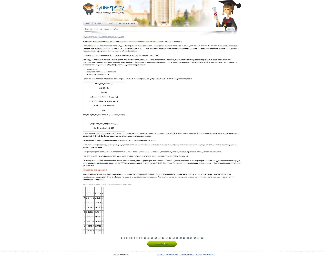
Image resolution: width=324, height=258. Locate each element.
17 (170, 238)
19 (177, 238)
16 (167, 238)
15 (163, 238)
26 (202, 238)
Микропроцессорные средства (111, 37)
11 (148, 238)
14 (159, 238)
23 (191, 238)
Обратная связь (209, 254)
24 (195, 238)
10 (145, 238)
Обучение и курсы (127, 23)
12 (152, 238)
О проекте (99, 23)
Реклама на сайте (172, 254)
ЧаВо (88, 23)
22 (188, 238)
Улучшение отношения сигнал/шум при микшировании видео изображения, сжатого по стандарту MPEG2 (127, 41)
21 (184, 238)
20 (181, 238)
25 (198, 238)
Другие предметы (90, 37)
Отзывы (111, 23)
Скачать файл (162, 244)
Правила (199, 254)
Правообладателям (187, 254)
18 (174, 238)
